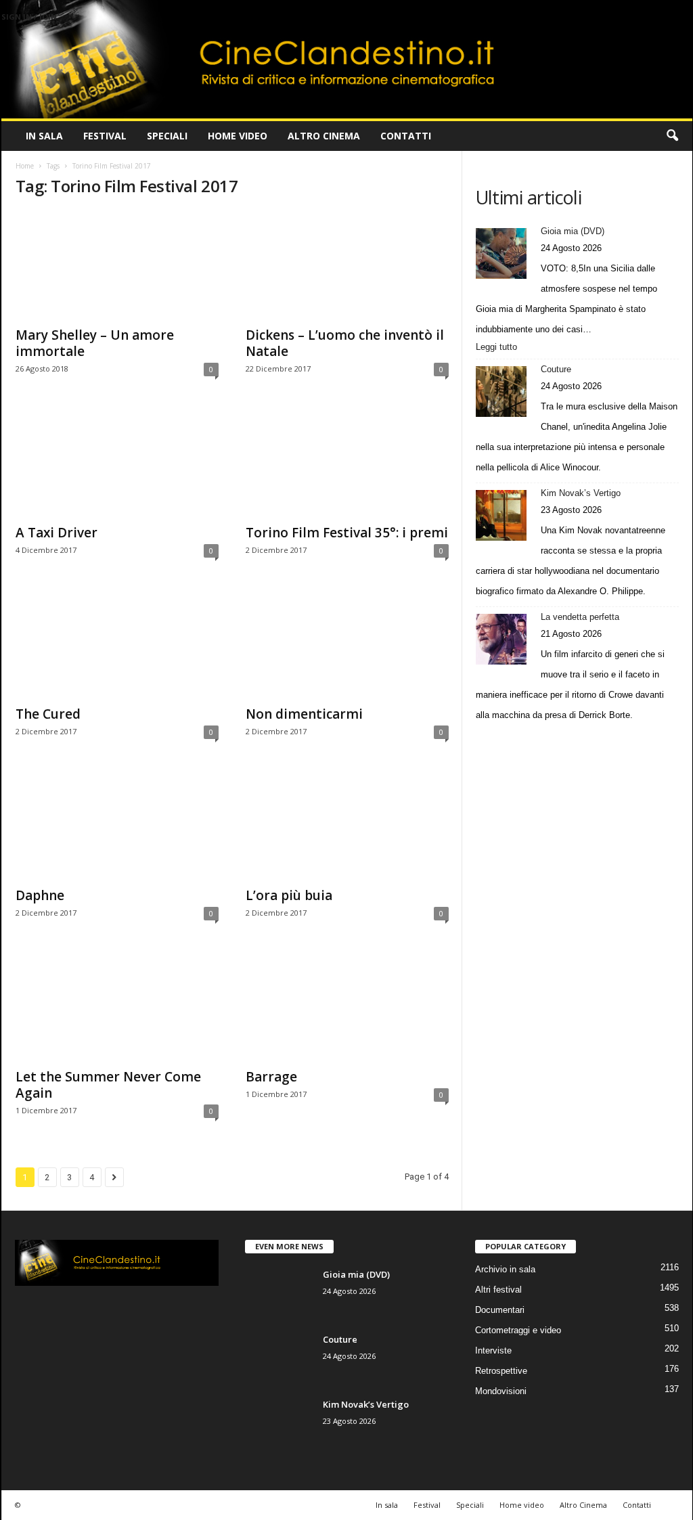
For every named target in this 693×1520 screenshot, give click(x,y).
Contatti (405, 135)
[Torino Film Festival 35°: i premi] (347, 462)
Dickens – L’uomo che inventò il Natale (345, 343)
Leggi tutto (500, 348)
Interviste (493, 1350)
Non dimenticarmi (304, 714)
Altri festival (498, 1289)
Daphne (40, 895)
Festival (105, 135)
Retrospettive (501, 1371)
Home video (237, 135)
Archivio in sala (505, 1269)
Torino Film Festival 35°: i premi (347, 532)
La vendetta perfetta (580, 617)
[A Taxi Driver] (117, 462)
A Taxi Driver (56, 532)
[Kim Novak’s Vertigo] (501, 515)
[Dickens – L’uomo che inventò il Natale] (347, 264)
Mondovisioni (501, 1391)
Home (25, 166)
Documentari (499, 1310)
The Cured (48, 714)
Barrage (271, 1077)
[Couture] (501, 391)
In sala (44, 135)
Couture (556, 369)
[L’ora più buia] (347, 825)
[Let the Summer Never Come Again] (117, 1006)
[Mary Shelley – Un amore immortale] (117, 264)
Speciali (167, 135)
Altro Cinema (324, 135)
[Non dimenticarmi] (347, 643)
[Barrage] (347, 1006)
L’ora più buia (289, 895)
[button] (672, 136)
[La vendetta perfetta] (501, 639)
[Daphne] (117, 825)
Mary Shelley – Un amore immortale (95, 343)
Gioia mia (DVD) (572, 231)
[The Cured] (117, 643)
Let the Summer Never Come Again (108, 1085)
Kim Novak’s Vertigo (581, 493)
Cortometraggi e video (518, 1330)
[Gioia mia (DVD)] (501, 253)
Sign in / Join (29, 17)
